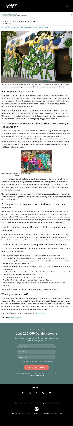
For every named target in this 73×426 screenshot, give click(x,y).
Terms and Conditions (53, 403)
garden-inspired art (14, 317)
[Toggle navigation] (67, 6)
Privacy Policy (34, 403)
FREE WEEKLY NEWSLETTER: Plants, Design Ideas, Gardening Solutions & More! (24, 27)
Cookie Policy (41, 403)
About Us (29, 403)
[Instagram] (43, 393)
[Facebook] (23, 393)
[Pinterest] (36, 393)
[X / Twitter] (30, 393)
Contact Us (23, 403)
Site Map (46, 403)
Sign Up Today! (36, 367)
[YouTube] (50, 393)
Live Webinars (18, 403)
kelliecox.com (40, 313)
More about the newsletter (36, 375)
